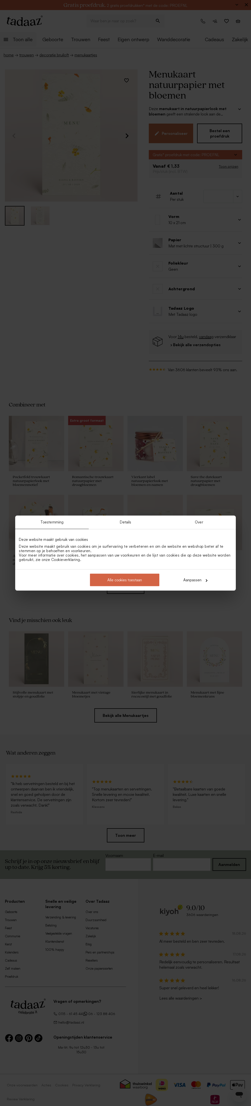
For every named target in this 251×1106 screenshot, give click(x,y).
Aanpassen (192, 580)
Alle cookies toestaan (124, 580)
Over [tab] (199, 522)
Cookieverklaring (65, 559)
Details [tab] (125, 522)
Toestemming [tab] (51, 522)
